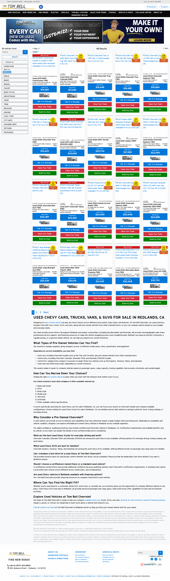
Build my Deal (44, 112)
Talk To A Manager (44, 102)
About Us (53, 552)
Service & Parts (111, 552)
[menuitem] (15, 62)
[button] (41, 7)
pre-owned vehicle (53, 323)
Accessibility (36, 576)
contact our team (47, 507)
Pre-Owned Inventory (82, 557)
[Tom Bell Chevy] (18, 7)
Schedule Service (108, 557)
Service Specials (108, 559)
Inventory (80, 552)
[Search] (25, 52)
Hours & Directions (58, 559)
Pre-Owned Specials (82, 561)
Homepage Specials (58, 555)
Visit (35, 507)
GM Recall (106, 561)
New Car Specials (81, 559)
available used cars (92, 500)
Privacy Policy (49, 576)
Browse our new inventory (131, 500)
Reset (14, 57)
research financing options (154, 500)
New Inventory (80, 555)
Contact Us (24, 576)
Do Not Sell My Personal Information (80, 576)
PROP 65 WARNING (104, 576)
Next (46, 312)
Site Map (60, 576)
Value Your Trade (44, 107)
